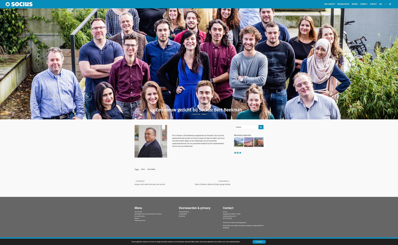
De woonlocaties (140, 216)
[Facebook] (235, 153)
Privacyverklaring (184, 212)
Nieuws (204, 114)
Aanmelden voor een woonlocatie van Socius (148, 214)
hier (226, 222)
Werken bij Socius (140, 220)
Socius (143, 169)
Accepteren (259, 242)
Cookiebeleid (183, 214)
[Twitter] (240, 153)
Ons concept (138, 212)
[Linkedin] (238, 153)
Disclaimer (182, 216)
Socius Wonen (151, 169)
